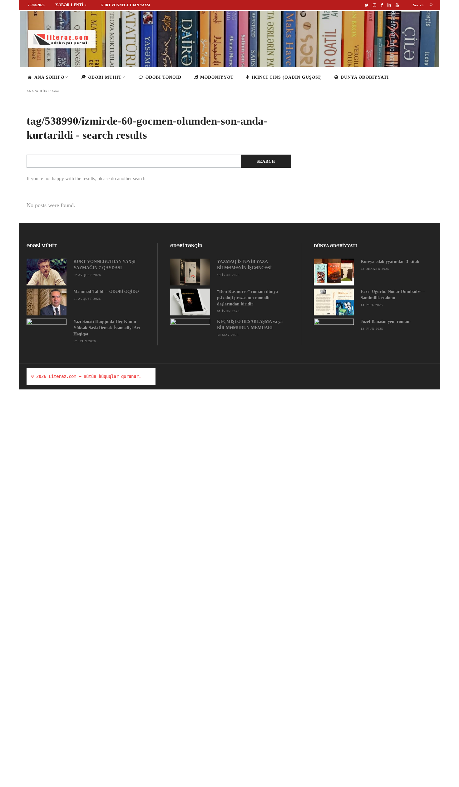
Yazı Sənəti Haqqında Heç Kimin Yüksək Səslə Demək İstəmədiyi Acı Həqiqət (106, 327)
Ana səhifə (38, 91)
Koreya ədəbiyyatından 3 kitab (390, 261)
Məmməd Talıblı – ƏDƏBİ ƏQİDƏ (106, 291)
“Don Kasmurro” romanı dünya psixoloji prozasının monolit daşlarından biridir (247, 297)
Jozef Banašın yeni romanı (386, 321)
